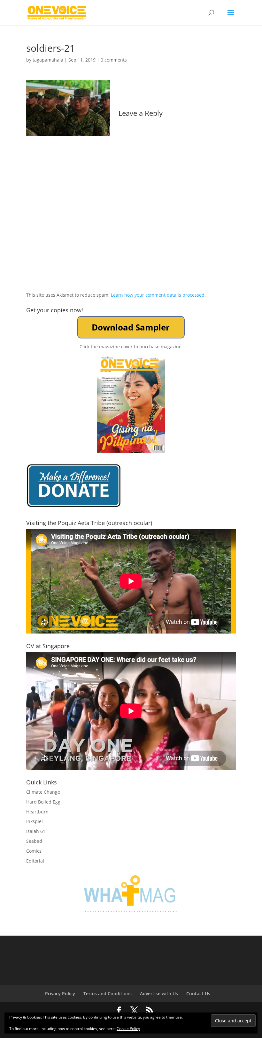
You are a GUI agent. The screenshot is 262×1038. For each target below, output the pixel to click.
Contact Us (198, 993)
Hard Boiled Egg (43, 802)
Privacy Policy (60, 993)
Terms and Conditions (107, 993)
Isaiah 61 (35, 831)
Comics (34, 851)
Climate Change (43, 792)
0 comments (114, 60)
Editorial (35, 861)
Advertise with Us (159, 993)
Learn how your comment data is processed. (158, 295)
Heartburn (37, 812)
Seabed (34, 841)
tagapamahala (48, 60)
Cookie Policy (128, 1028)
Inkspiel (34, 821)
